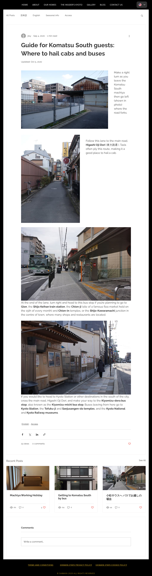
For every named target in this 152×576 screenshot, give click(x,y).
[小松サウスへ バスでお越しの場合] (124, 478)
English (36, 15)
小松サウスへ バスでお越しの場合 (124, 497)
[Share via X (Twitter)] (29, 434)
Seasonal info (52, 15)
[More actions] (129, 36)
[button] (36, 5)
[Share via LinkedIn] (37, 434)
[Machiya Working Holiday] (27, 478)
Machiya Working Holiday (26, 495)
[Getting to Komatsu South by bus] (76, 478)
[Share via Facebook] (22, 434)
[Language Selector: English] (142, 4)
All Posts (10, 15)
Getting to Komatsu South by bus (74, 497)
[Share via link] (44, 434)
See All (142, 460)
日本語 (24, 15)
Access (68, 15)
